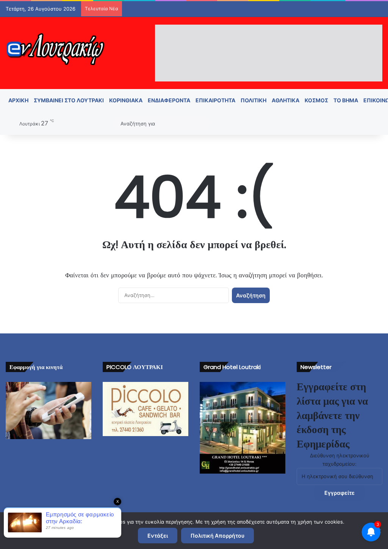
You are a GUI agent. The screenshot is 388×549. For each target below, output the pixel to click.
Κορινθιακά (125, 100)
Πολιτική (253, 100)
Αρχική (18, 100)
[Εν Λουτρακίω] (55, 48)
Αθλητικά (285, 100)
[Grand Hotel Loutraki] (242, 428)
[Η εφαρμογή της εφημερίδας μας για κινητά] (48, 410)
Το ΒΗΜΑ (345, 100)
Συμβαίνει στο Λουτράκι (69, 100)
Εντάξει (157, 535)
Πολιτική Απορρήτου (217, 535)
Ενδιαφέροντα (169, 100)
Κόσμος (316, 100)
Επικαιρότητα (215, 100)
